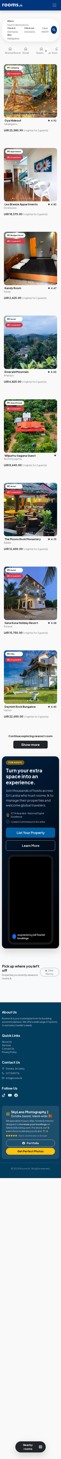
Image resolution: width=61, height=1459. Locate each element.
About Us (7, 1041)
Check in (11, 28)
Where (10, 21)
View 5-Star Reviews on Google (32, 1135)
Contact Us (8, 1048)
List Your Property (31, 833)
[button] (21, 37)
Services (6, 1045)
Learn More (30, 845)
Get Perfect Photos (30, 1151)
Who (9, 35)
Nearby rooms (32, 1447)
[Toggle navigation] (54, 5)
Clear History (50, 972)
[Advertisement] (30, 1318)
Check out (29, 28)
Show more (30, 744)
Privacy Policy (9, 1052)
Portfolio (32, 1143)
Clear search (45, 30)
